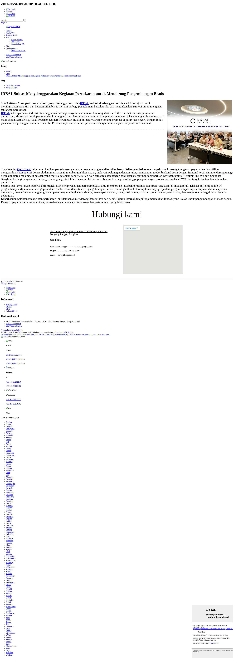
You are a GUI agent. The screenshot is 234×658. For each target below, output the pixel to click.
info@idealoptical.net (14, 57)
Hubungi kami (11, 48)
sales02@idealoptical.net (15, 363)
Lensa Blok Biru (27, 334)
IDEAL (84, 103)
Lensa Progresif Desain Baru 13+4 (82, 334)
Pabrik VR (10, 33)
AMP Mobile (69, 332)
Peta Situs (58, 332)
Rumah (8, 31)
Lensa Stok (15, 42)
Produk (8, 37)
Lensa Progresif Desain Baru (57, 334)
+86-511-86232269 (13, 55)
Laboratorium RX (17, 44)
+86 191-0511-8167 (13, 404)
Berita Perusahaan (13, 85)
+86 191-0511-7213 (13, 400)
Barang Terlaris (17, 40)
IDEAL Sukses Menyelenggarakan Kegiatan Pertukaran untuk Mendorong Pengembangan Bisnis (43, 76)
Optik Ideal (24, 169)
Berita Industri (11, 87)
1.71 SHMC (40, 334)
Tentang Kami (11, 35)
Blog (8, 46)
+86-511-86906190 (13, 386)
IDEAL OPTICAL (18, 51)
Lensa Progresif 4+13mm (10, 334)
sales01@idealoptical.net (15, 359)
